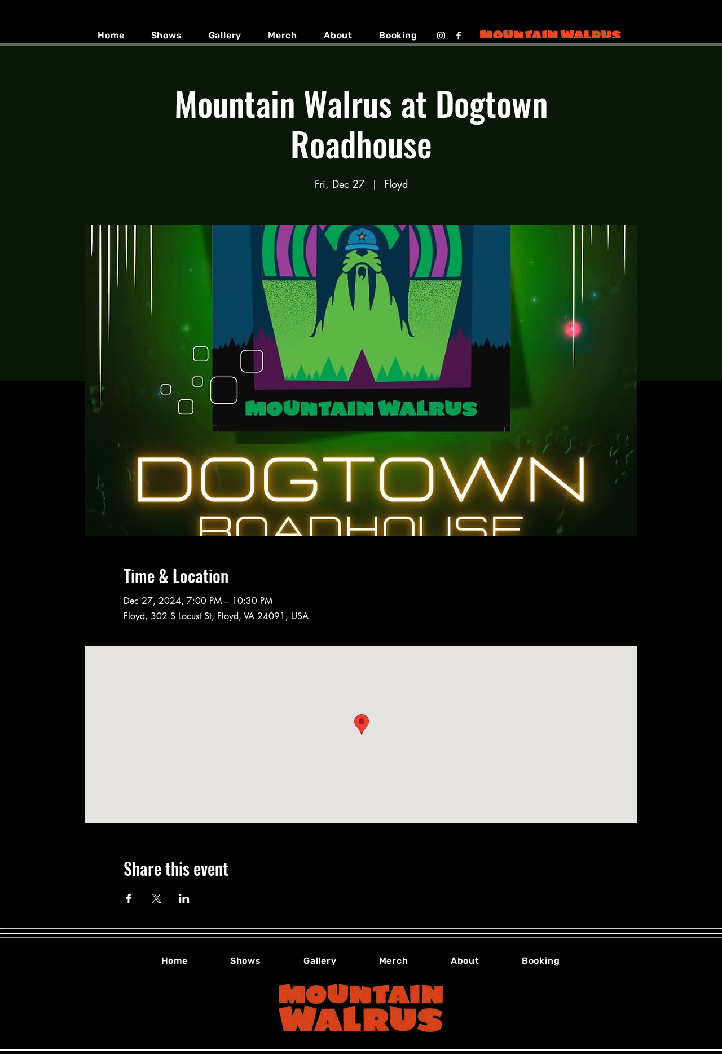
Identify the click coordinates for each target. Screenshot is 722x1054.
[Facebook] (458, 35)
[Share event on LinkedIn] (184, 898)
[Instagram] (441, 35)
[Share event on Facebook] (129, 898)
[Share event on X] (156, 898)
